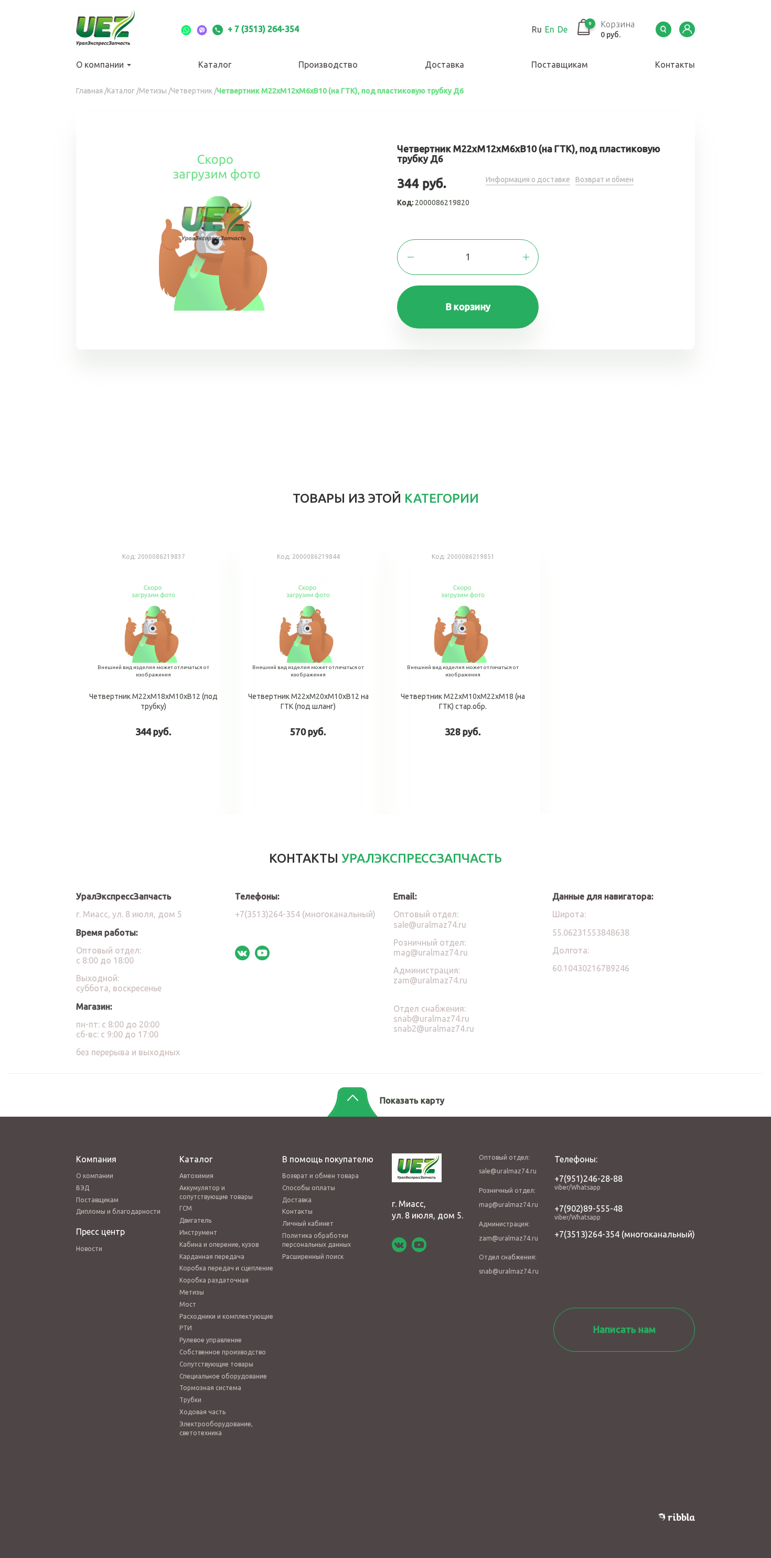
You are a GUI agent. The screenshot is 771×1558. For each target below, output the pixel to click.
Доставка (444, 64)
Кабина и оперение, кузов (219, 1244)
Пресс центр (100, 1231)
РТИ (185, 1327)
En (549, 29)
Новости (89, 1248)
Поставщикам (559, 64)
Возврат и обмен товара (320, 1175)
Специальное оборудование (223, 1376)
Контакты (675, 64)
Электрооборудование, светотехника (216, 1428)
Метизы (191, 1292)
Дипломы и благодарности (118, 1211)
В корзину (468, 306)
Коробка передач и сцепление (226, 1268)
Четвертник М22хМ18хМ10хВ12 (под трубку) (153, 678)
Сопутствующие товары (216, 1364)
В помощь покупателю (327, 1159)
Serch (663, 29)
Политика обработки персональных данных (316, 1240)
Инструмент (198, 1232)
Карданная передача (211, 1256)
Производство (328, 64)
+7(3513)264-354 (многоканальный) (305, 914)
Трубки (190, 1399)
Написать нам (624, 1329)
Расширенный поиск (313, 1256)
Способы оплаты (308, 1187)
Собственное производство (222, 1352)
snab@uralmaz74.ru (431, 1018)
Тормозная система (210, 1387)
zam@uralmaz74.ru (430, 980)
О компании (101, 64)
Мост (187, 1304)
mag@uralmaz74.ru (430, 952)
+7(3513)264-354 (586, 1234)
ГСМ (185, 1208)
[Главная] (118, 29)
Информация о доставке (528, 179)
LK (687, 29)
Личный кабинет (308, 1223)
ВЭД (82, 1187)
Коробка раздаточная (214, 1280)
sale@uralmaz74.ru (429, 924)
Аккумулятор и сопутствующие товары (216, 1192)
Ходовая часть (202, 1411)
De (562, 29)
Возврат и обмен (604, 179)
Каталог (214, 64)
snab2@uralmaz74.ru (433, 1028)
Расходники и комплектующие (226, 1316)
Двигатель (195, 1220)
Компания (96, 1159)
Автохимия (196, 1175)
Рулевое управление (210, 1340)
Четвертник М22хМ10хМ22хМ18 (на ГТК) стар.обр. (462, 678)
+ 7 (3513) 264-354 (262, 29)
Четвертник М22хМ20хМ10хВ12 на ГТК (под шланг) (308, 678)
